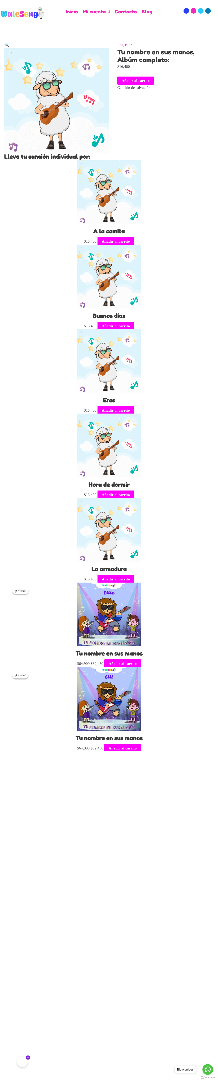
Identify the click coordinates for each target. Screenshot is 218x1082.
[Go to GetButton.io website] (208, 1077)
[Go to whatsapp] (207, 1069)
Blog (147, 11)
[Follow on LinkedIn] (208, 11)
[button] (6, 45)
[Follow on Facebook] (186, 11)
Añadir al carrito (136, 80)
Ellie (128, 45)
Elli (120, 45)
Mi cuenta (94, 11)
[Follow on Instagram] (193, 11)
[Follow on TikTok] (201, 11)
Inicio (72, 11)
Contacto (126, 11)
